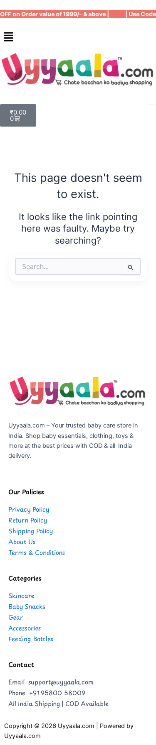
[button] (78, 37)
